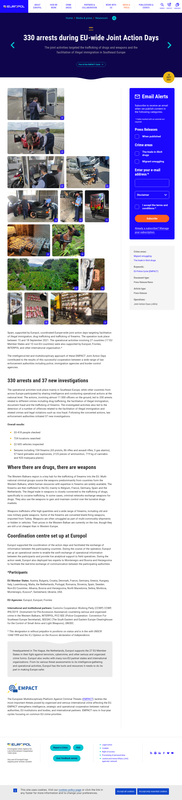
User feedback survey (66, 758)
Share (114, 18)
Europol (14, 6)
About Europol (37, 6)
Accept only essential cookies (153, 791)
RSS (151, 753)
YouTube (172, 753)
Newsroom (101, 18)
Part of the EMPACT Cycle (89, 64)
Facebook (164, 753)
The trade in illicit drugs (152, 153)
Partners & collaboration (89, 6)
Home (69, 18)
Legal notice (107, 745)
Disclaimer (143, 194)
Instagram (155, 753)
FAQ (78, 747)
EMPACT (88, 699)
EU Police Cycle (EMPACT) (146, 271)
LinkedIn (159, 753)
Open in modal (35, 104)
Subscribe (152, 218)
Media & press (126, 6)
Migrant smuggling (153, 161)
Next (169, 45)
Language (177, 8)
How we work (53, 6)
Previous (12, 45)
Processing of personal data (113, 755)
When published (151, 136)
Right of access (108, 752)
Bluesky (168, 753)
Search (162, 8)
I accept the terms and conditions (155, 207)
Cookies (105, 748)
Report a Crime (60, 747)
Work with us (111, 6)
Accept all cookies (125, 791)
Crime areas (68, 6)
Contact (169, 8)
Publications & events (146, 6)
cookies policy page (70, 789)
